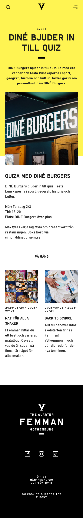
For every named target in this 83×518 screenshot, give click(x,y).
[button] (74, 7)
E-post (41, 497)
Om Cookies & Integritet (41, 494)
